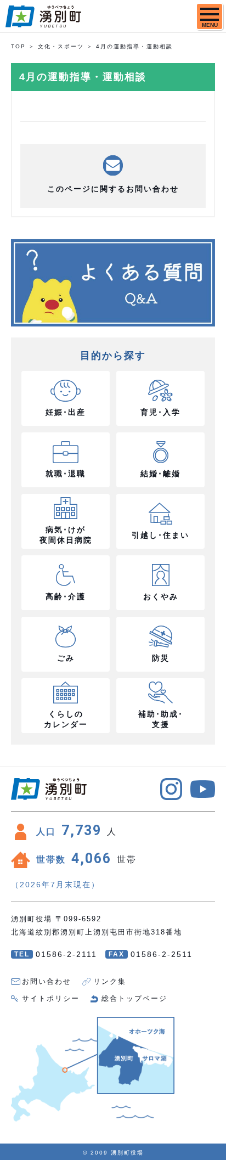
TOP (18, 46)
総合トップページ (134, 998)
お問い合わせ (46, 981)
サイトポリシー (51, 998)
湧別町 (43, 16)
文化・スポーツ (61, 46)
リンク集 (109, 981)
